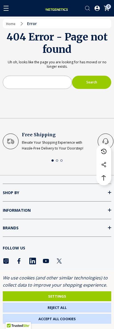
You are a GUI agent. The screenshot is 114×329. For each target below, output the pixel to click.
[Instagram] (6, 261)
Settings (57, 296)
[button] (52, 160)
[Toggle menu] (6, 8)
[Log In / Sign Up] (97, 8)
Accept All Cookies (57, 318)
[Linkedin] (32, 261)
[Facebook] (19, 261)
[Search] (87, 8)
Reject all (57, 307)
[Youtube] (46, 261)
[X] (59, 261)
